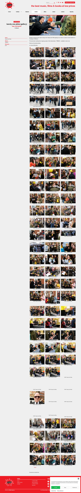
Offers (45, 11)
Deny (65, 487)
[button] (78, 478)
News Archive (19, 482)
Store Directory (35, 482)
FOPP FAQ (71, 11)
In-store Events (35, 483)
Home (9, 11)
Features (27, 11)
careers (62, 11)
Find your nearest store (69, 2)
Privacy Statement (60, 490)
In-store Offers (35, 480)
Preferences (74, 487)
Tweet (35, 467)
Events (36, 11)
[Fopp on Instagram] (48, 486)
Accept (55, 487)
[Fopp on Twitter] (48, 484)
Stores (53, 11)
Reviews (17, 11)
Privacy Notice (45, 490)
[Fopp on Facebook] (48, 481)
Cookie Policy (53, 490)
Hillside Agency (12, 490)
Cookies (49, 490)
